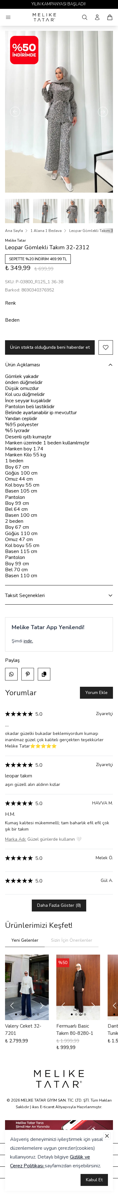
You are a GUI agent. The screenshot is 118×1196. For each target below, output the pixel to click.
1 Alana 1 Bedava (46, 230)
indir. (28, 641)
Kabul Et (94, 1180)
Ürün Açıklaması (22, 364)
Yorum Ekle (96, 693)
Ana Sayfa (14, 230)
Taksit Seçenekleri (25, 595)
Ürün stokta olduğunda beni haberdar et (50, 347)
